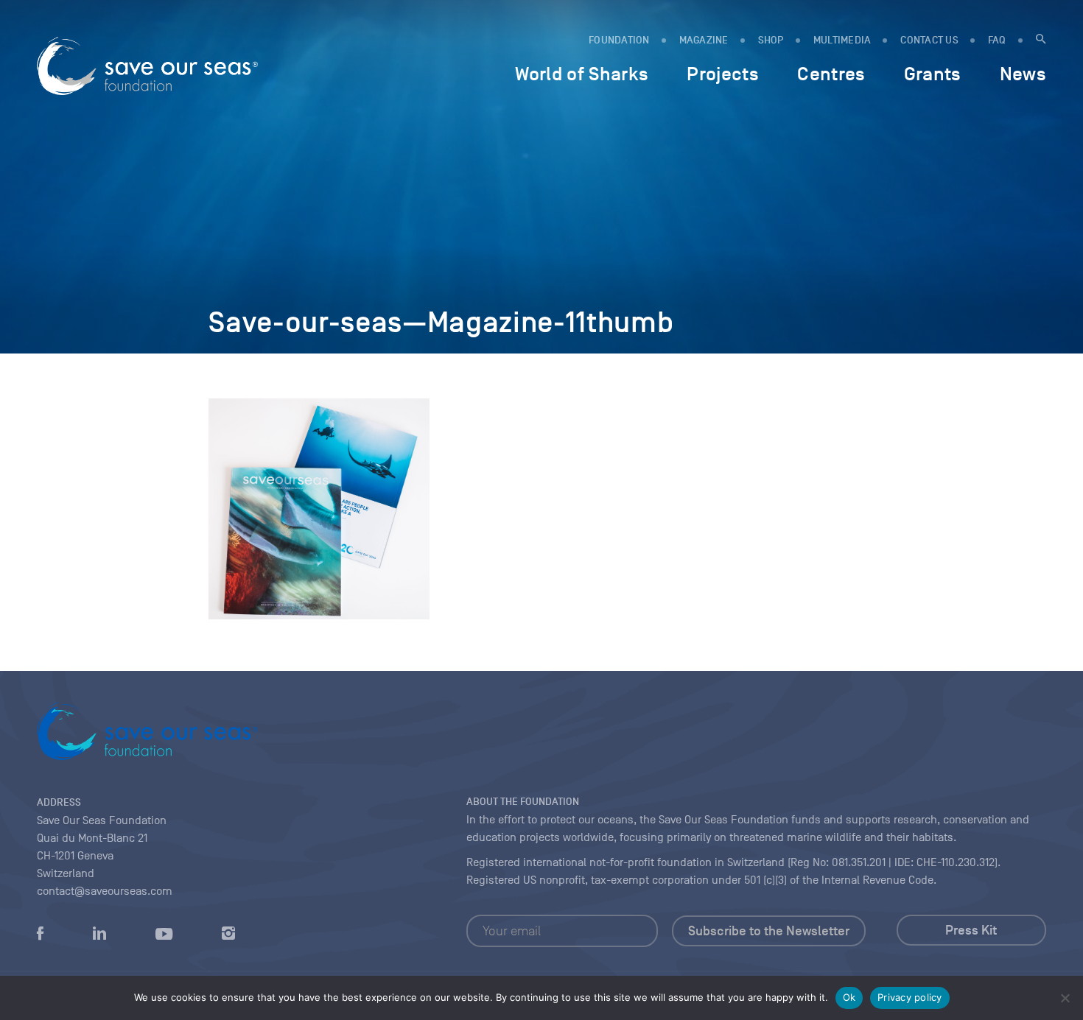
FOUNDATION (619, 40)
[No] (1064, 998)
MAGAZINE (704, 40)
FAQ (997, 40)
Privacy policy (909, 997)
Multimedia (842, 40)
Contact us (929, 40)
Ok (849, 997)
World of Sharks (581, 73)
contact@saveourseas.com (104, 891)
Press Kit (971, 930)
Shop (771, 40)
